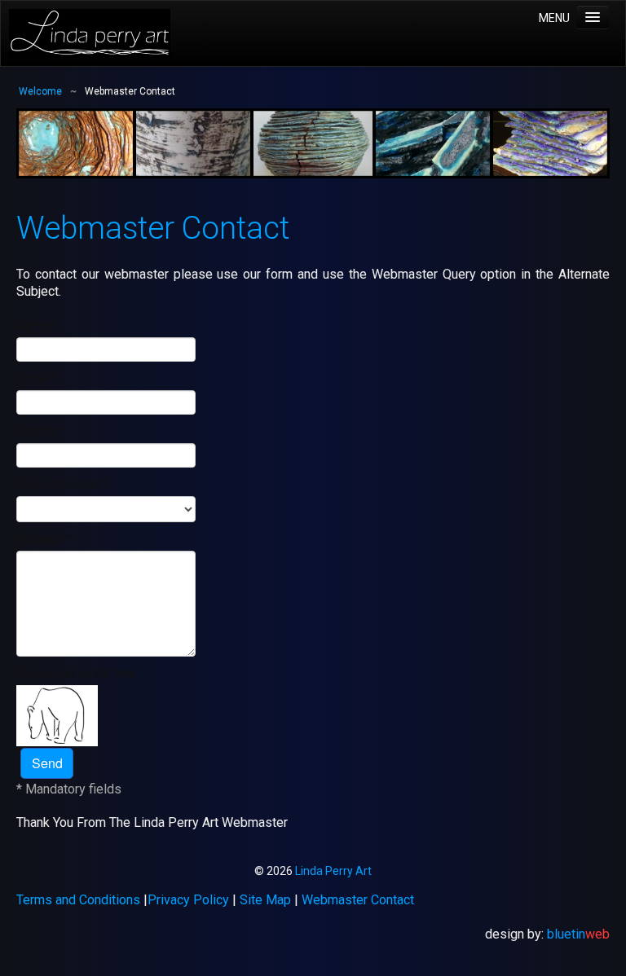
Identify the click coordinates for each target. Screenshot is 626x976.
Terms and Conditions (78, 900)
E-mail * (36, 378)
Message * (44, 538)
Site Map (265, 900)
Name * (35, 325)
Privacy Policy (188, 900)
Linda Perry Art (333, 870)
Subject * (40, 430)
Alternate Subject (61, 483)
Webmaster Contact (358, 900)
